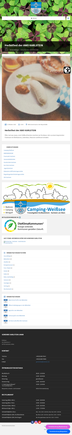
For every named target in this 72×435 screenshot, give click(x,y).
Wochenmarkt (8, 289)
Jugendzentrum (8, 168)
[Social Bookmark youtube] (39, 422)
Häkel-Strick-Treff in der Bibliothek (17, 300)
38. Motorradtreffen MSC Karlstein (17, 321)
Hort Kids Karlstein (9, 165)
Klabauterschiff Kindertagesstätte (13, 171)
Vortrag (6, 286)
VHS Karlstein (7, 177)
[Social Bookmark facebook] (32, 422)
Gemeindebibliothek (9, 159)
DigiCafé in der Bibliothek (15, 310)
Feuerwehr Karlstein (9, 156)
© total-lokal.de (8, 243)
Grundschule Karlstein (10, 162)
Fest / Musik (7, 268)
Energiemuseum (8, 265)
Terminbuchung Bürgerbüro (58, 431)
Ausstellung (7, 256)
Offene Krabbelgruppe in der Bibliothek (19, 305)
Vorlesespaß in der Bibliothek (16, 315)
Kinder (5, 271)
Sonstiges (6, 283)
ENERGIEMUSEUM (8, 153)
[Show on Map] (68, 18)
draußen (6, 262)
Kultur (5, 274)
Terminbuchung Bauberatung (57, 426)
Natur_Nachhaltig (8, 277)
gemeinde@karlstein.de (43, 362)
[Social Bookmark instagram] (36, 422)
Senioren (6, 280)
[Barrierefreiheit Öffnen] (67, 70)
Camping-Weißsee (9, 150)
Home (6, 50)
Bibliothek (6, 259)
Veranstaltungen (14, 50)
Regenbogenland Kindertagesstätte (14, 174)
